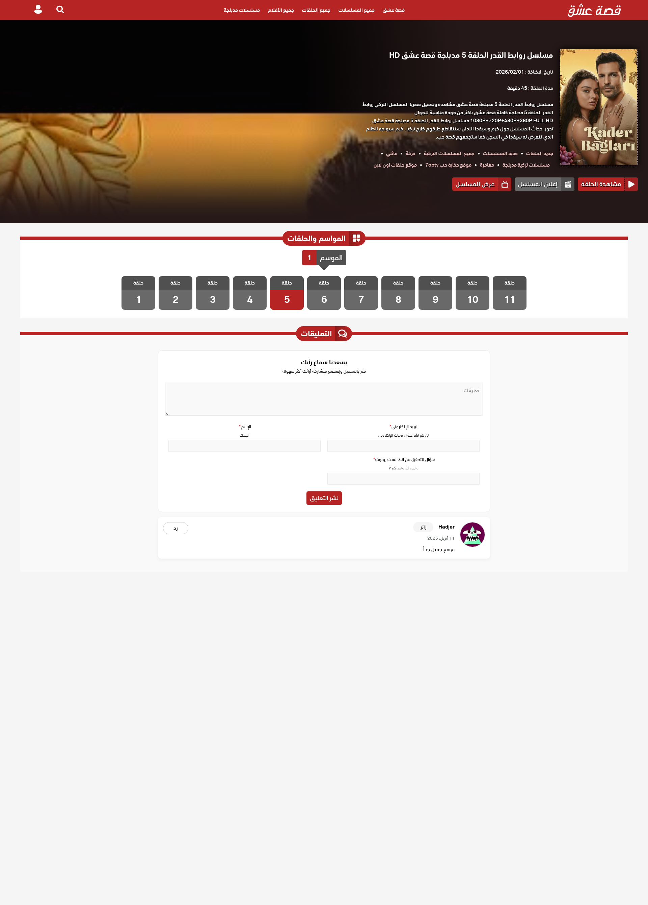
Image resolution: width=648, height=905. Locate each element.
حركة (410, 153)
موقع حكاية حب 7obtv (448, 165)
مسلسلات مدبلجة (242, 10)
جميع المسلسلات (357, 10)
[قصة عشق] (594, 10)
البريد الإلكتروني (403, 426)
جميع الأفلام (281, 10)
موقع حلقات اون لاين (395, 165)
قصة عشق (394, 10)
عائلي (391, 153)
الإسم (244, 426)
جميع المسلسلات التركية (449, 153)
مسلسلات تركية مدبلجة (526, 165)
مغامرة (487, 165)
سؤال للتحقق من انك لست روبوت (404, 459)
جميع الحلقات (316, 10)
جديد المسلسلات (500, 153)
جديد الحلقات (539, 153)
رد (175, 528)
